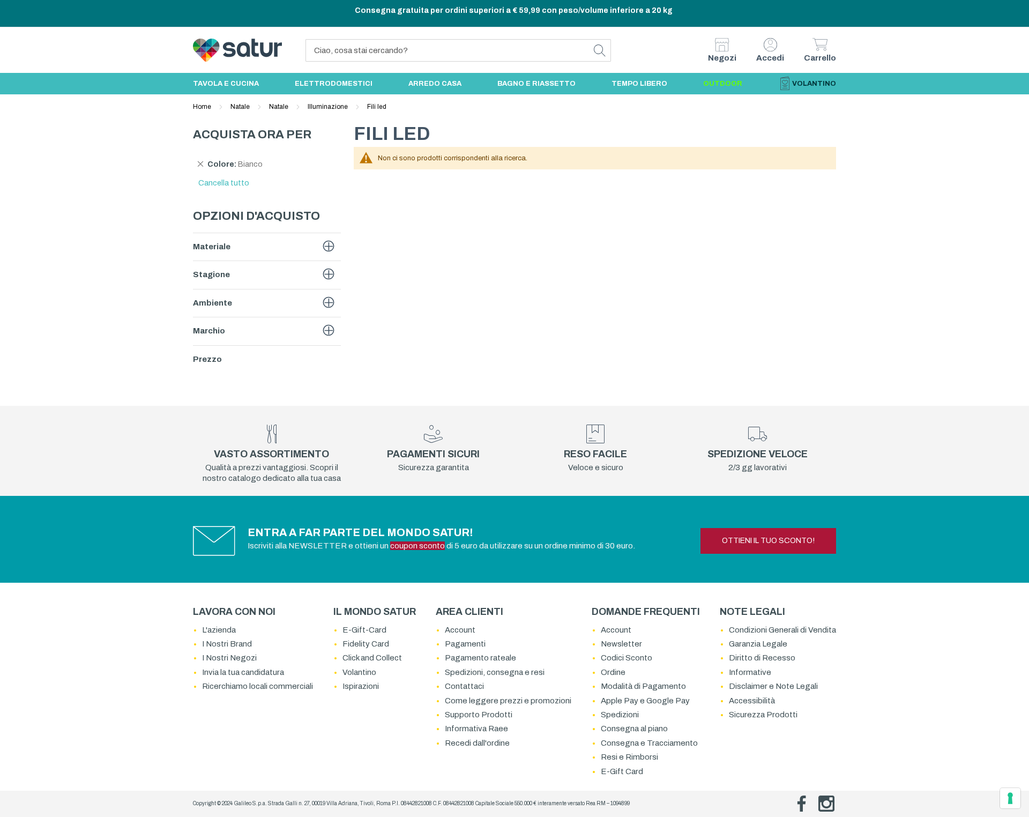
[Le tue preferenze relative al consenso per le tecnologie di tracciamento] (1010, 798)
